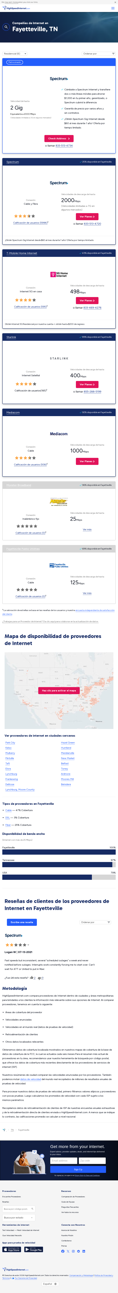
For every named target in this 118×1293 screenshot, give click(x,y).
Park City (10, 742)
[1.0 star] (16, 216)
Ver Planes (84, 216)
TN (12, 1130)
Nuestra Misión (67, 1235)
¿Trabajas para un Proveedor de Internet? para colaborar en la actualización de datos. (50, 621)
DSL (7, 817)
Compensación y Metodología (81, 1275)
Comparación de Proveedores (73, 1197)
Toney (64, 768)
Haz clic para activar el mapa (59, 690)
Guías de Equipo (68, 1202)
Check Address (55, 138)
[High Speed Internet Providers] (16, 8)
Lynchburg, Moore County (20, 789)
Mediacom (13, 412)
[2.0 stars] (20, 216)
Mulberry (10, 753)
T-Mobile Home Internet (21, 253)
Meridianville (67, 753)
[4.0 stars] (29, 216)
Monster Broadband (18, 485)
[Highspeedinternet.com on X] (68, 1252)
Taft (7, 763)
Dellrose (9, 784)
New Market (68, 758)
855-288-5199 (92, 391)
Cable (8, 810)
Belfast (65, 763)
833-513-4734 (64, 145)
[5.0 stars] (33, 216)
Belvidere (66, 784)
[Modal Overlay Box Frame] (59, 1160)
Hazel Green (68, 742)
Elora (8, 768)
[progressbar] (59, 852)
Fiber (8, 824)
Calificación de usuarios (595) (30, 306)
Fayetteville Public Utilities (23, 549)
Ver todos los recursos (70, 1212)
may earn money (11, 2)
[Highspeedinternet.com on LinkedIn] (83, 1252)
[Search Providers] (32, 1209)
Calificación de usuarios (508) (30, 464)
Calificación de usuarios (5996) (30, 222)
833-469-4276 (92, 307)
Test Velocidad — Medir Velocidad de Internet (20, 1230)
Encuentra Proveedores (11, 1197)
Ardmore (65, 773)
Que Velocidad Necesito (12, 1235)
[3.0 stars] (24, 216)
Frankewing (11, 779)
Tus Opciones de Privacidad (26, 1278)
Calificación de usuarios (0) (30, 532)
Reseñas (5, 1202)
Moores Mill (67, 779)
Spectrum (12, 162)
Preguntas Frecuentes (70, 1207)
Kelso (8, 747)
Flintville (9, 758)
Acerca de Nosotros (69, 1230)
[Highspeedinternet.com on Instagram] (73, 1252)
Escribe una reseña (22, 922)
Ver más (87, 529)
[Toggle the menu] (113, 8)
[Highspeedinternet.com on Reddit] (78, 1252)
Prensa (64, 1246)
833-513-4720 (92, 223)
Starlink (11, 337)
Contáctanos (66, 1241)
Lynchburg (11, 773)
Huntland (66, 747)
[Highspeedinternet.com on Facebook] (62, 1252)
